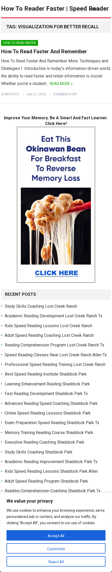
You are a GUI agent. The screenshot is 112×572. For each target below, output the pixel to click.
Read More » (61, 84)
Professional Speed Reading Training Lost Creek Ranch (55, 364)
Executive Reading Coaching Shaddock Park (44, 442)
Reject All (56, 562)
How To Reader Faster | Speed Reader (55, 8)
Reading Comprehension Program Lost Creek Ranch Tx (54, 345)
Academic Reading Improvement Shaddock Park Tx (51, 461)
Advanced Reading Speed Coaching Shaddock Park (51, 403)
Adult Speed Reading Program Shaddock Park (46, 481)
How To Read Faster (19, 43)
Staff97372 (10, 94)
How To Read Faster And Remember (44, 51)
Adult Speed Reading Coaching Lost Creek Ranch (49, 335)
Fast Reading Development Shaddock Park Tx (46, 393)
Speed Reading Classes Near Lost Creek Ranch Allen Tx (56, 354)
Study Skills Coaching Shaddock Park (38, 452)
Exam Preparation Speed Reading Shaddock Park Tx (52, 422)
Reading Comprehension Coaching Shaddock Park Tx (53, 490)
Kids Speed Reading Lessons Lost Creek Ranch (48, 325)
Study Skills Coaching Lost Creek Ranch (41, 306)
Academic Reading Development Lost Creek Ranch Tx (53, 315)
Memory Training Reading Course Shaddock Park (49, 432)
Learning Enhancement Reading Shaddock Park (47, 384)
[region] (56, 532)
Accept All (56, 536)
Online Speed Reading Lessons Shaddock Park (48, 413)
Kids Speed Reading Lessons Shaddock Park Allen (51, 471)
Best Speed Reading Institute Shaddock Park (46, 374)
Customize (56, 549)
